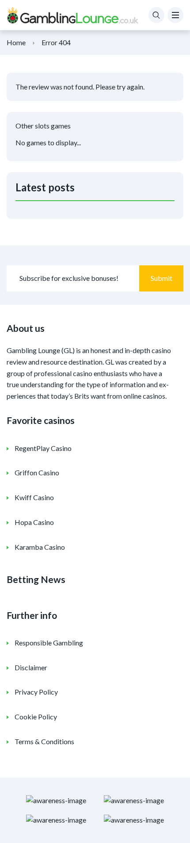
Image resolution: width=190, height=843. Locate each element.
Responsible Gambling (49, 642)
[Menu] (175, 15)
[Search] (156, 15)
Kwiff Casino (34, 497)
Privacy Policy (36, 692)
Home (16, 42)
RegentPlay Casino (43, 448)
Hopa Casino (34, 522)
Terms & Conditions (44, 741)
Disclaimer (31, 667)
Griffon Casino (37, 472)
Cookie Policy (36, 716)
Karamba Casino (40, 547)
